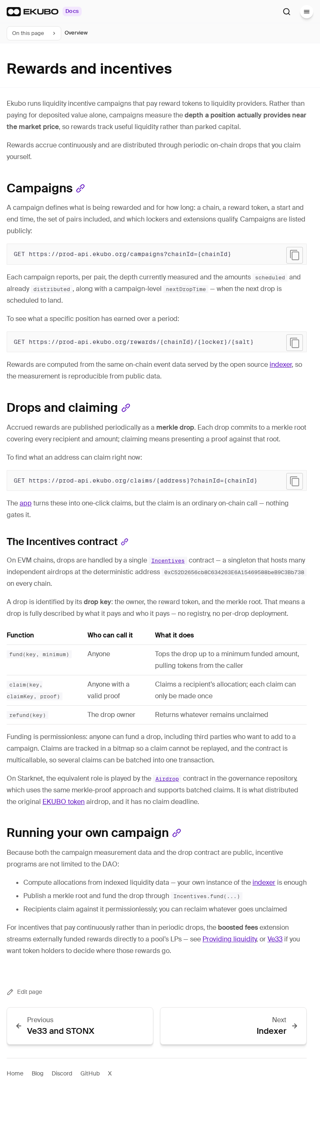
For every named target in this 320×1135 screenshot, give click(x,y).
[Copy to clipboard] (294, 255)
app (26, 503)
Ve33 (275, 939)
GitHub (90, 1073)
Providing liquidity (229, 939)
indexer (281, 364)
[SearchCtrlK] (286, 11)
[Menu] (306, 11)
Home (15, 1073)
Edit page (29, 992)
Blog (37, 1073)
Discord (62, 1073)
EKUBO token (63, 801)
